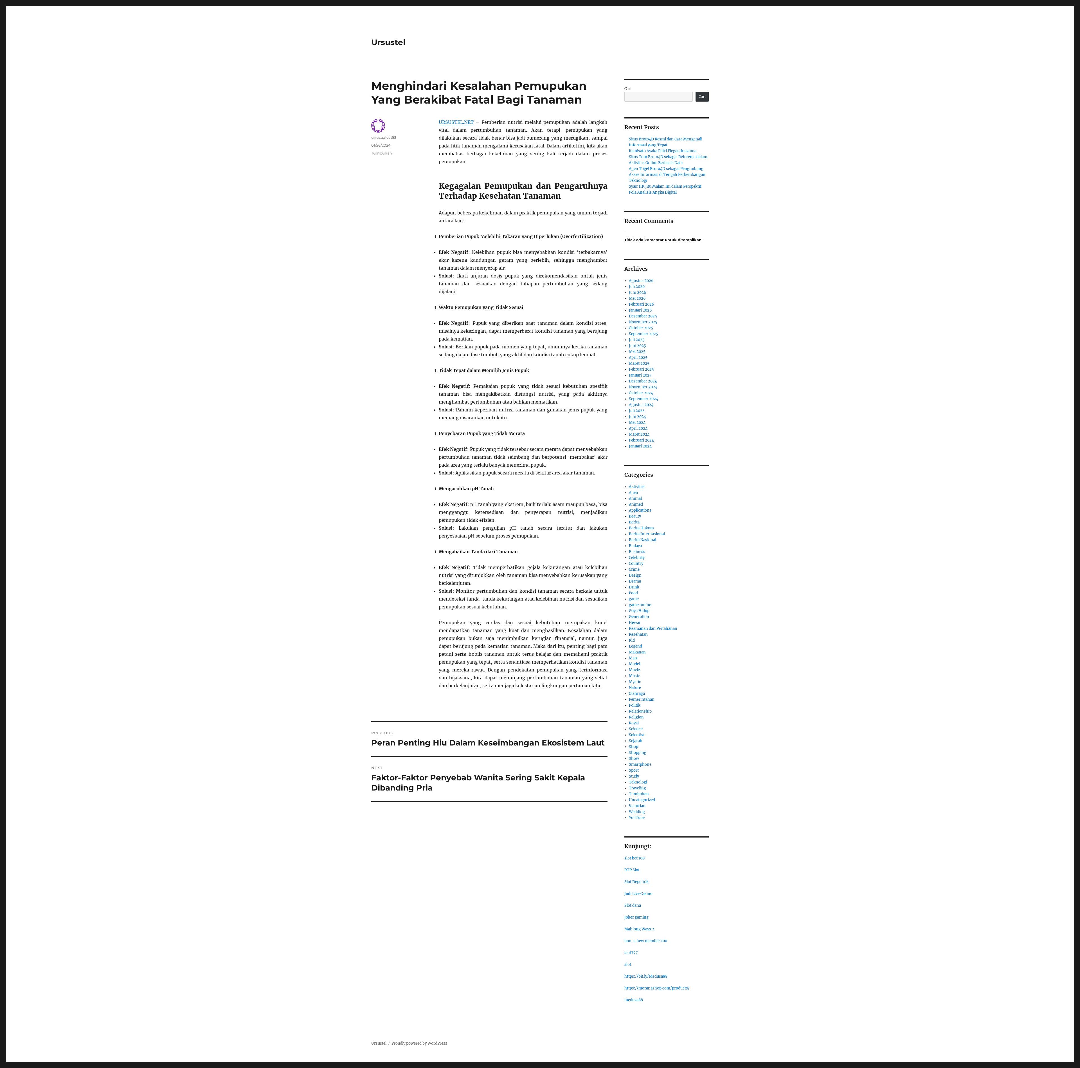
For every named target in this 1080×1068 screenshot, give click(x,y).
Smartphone (640, 764)
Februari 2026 (641, 304)
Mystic (635, 681)
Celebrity (637, 557)
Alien (633, 492)
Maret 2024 (639, 434)
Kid (632, 640)
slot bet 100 (634, 858)
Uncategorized (642, 800)
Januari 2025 (640, 375)
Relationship (640, 711)
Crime (634, 569)
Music (634, 675)
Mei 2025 (637, 351)
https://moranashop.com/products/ (657, 988)
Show (634, 758)
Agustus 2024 (641, 404)
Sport (634, 770)
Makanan (637, 652)
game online (640, 605)
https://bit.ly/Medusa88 (645, 976)
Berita (634, 522)
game (634, 599)
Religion (636, 717)
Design (635, 575)
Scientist (637, 735)
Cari (627, 88)
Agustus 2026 (641, 280)
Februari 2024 (641, 440)
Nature (635, 687)
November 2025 (643, 322)
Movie (634, 670)
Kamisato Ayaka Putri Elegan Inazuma (662, 151)
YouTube (637, 817)
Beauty (635, 516)
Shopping (637, 752)
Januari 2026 (640, 310)
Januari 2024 (640, 446)
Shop (633, 746)
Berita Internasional (647, 534)
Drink (634, 587)
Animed (636, 504)
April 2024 (638, 428)
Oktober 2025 (641, 328)
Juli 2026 (637, 286)
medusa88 (633, 1000)
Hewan (635, 622)
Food (633, 593)
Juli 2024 (637, 410)
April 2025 (638, 357)
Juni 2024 (637, 416)
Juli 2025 (637, 339)
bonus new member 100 (645, 941)
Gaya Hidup (639, 610)
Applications (640, 510)
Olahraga (637, 693)
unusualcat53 (383, 137)
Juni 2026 (637, 292)
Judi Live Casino (638, 893)
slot (627, 964)
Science (636, 729)
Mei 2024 (637, 422)
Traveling (637, 788)
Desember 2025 (643, 316)
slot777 (631, 952)
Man (633, 658)
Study (634, 776)
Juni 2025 (637, 345)
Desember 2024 (643, 381)
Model (634, 664)
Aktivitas (637, 486)
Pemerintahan (641, 699)
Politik (634, 705)
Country (636, 563)
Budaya (635, 545)
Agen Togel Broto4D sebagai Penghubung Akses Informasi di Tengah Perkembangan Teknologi (667, 174)
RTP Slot (632, 870)
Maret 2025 (639, 363)
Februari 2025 (641, 369)
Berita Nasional (642, 540)
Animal (635, 498)
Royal (634, 723)
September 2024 (643, 399)
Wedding (637, 811)
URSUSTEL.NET (456, 122)
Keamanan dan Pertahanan (653, 628)
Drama (635, 581)
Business (637, 551)
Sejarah (635, 740)
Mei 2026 (637, 298)
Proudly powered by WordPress (419, 1043)
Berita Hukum (641, 528)
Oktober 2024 (641, 393)
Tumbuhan (381, 153)
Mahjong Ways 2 (639, 929)
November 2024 (643, 387)
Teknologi (638, 782)
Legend (635, 646)
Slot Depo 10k (636, 881)
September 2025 (643, 334)
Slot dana (632, 905)
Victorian (637, 805)
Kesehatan (638, 634)
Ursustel (388, 42)
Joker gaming (636, 917)
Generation (639, 616)
